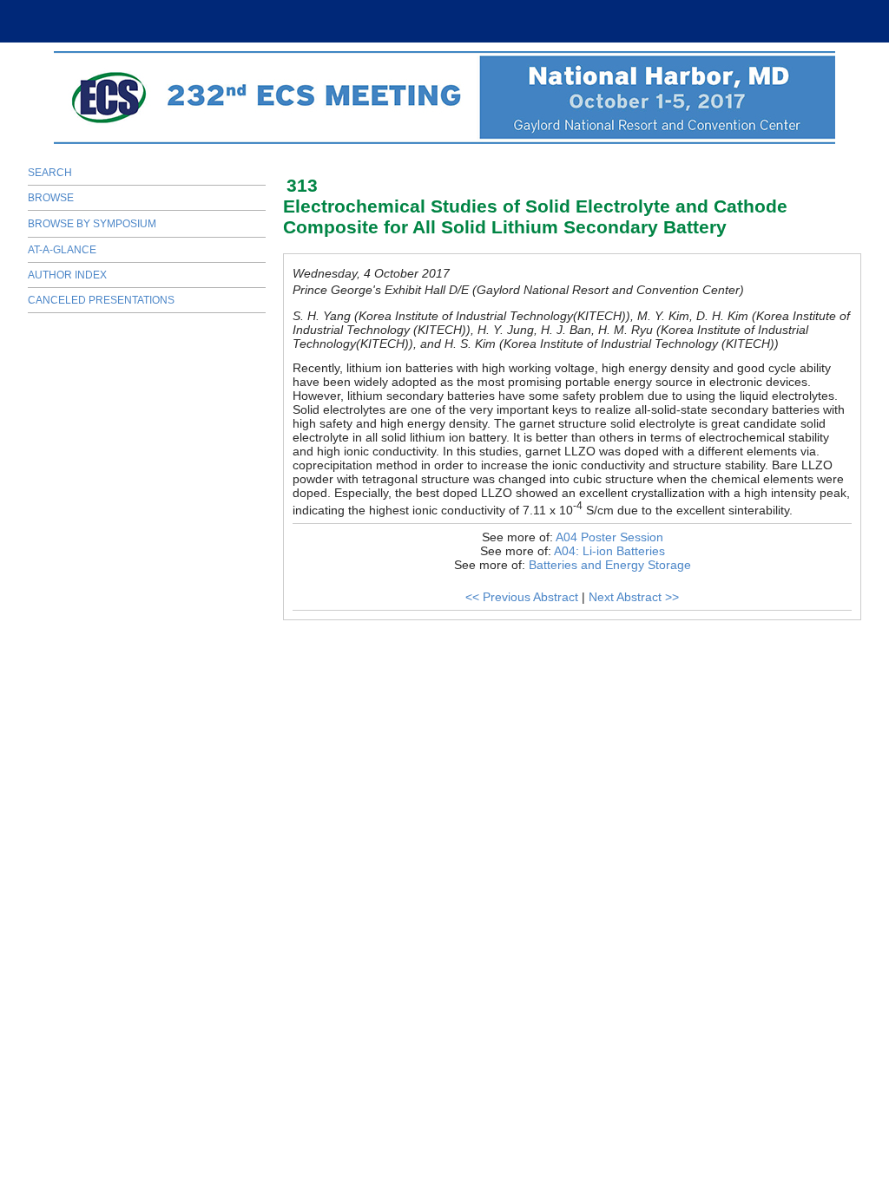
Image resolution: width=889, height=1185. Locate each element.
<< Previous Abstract (521, 597)
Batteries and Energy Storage (610, 565)
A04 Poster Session (609, 537)
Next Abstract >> (634, 597)
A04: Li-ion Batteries (609, 551)
